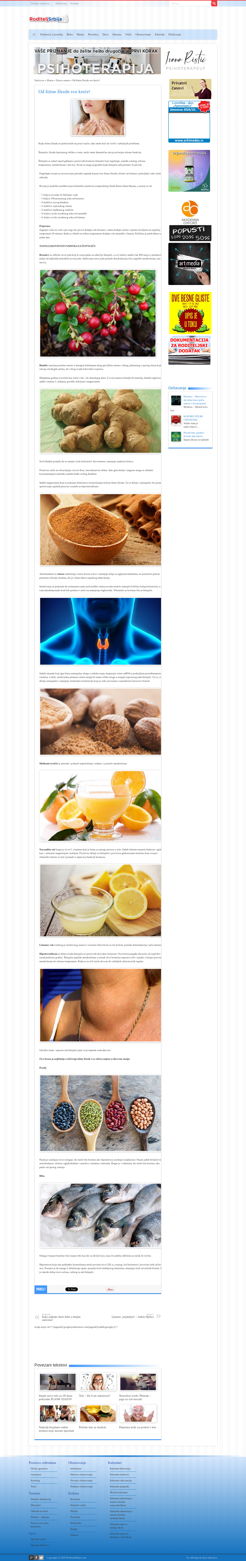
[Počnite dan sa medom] (97, 1421)
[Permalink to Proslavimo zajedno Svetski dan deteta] (176, 441)
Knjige (73, 1529)
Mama (80, 34)
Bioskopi (75, 1499)
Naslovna (39, 80)
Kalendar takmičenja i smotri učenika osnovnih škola (121, 1502)
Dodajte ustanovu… (41, 3)
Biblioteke (75, 1523)
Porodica (93, 34)
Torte (33, 1486)
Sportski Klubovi (40, 1545)
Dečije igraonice (39, 1468)
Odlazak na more (39, 1511)
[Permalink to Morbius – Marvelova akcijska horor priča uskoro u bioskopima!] (176, 404)
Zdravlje (160, 34)
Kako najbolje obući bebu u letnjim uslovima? (61, 1317)
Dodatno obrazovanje (81, 1486)
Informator (75, 1468)
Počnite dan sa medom (92, 1427)
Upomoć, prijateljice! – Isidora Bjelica (133, 1315)
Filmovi (74, 1534)
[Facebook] (36, 1557)
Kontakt (74, 3)
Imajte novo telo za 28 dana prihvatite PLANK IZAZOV (55, 1397)
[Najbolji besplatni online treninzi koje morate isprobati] (57, 1421)
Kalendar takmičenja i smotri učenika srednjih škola (121, 1515)
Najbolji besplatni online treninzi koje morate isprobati (56, 1429)
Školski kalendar (118, 1492)
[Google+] (31, 1557)
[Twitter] (41, 1557)
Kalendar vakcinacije (121, 1480)
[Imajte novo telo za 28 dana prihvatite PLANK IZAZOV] (57, 1390)
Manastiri (36, 1505)
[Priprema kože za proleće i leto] (138, 1421)
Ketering (35, 1480)
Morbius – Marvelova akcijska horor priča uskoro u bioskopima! (195, 400)
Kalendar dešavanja (120, 1468)
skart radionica (209, 1557)
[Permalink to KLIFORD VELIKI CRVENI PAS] (176, 424)
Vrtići (128, 34)
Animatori (36, 1474)
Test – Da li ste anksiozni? (94, 1395)
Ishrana (116, 34)
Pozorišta (75, 1517)
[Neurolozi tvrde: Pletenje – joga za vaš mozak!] (138, 1390)
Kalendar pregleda (119, 1486)
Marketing (61, 3)
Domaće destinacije (41, 1499)
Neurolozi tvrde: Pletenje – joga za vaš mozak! (135, 1397)
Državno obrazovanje (81, 1474)
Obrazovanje (143, 34)
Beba (70, 34)
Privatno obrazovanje (81, 1480)
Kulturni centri (78, 1505)
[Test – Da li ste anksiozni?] (97, 1390)
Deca (105, 34)
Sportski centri (38, 1539)
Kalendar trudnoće (119, 1474)
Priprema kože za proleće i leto (137, 1427)
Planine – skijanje (40, 1517)
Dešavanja (175, 34)
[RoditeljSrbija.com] (49, 21)
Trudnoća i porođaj (51, 34)
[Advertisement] (14, 85)
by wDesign (192, 1557)
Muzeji (74, 1511)
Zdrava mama (63, 80)
